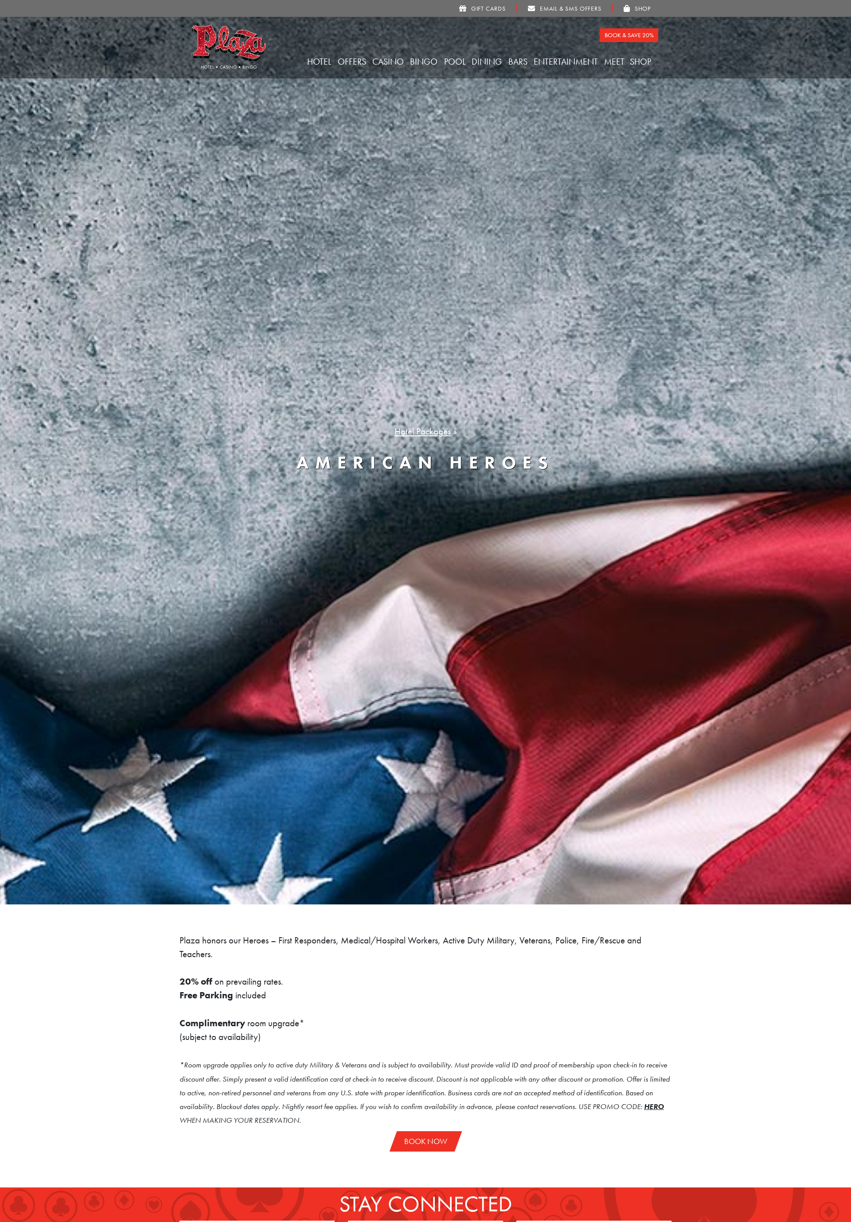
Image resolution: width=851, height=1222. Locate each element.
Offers (353, 61)
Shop (641, 61)
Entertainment (567, 61)
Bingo (425, 61)
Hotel (320, 61)
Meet (615, 61)
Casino (389, 61)
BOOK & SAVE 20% (629, 35)
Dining (488, 61)
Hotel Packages (422, 431)
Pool (456, 61)
